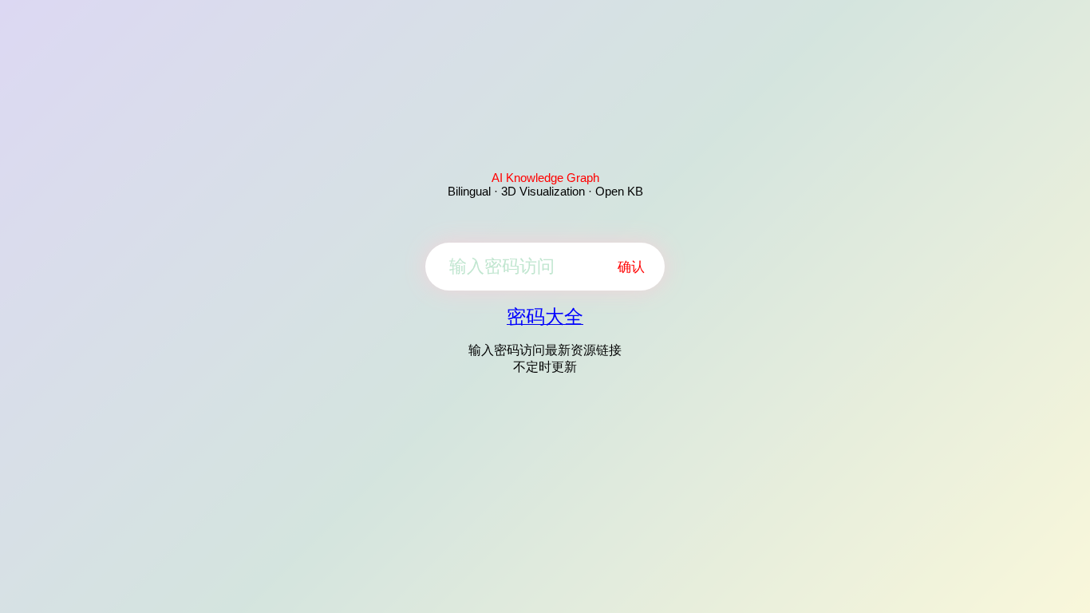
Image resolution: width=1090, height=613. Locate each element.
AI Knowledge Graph (545, 177)
